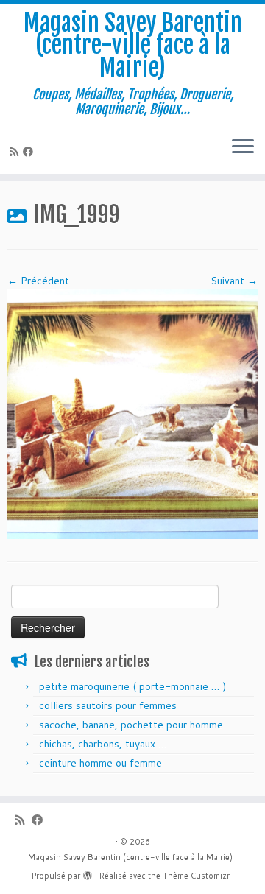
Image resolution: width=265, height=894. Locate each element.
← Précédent (38, 280)
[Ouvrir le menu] (243, 147)
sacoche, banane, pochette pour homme (131, 724)
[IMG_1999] (132, 412)
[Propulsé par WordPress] (87, 872)
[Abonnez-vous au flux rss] (16, 151)
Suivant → (234, 280)
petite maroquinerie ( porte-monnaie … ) (132, 686)
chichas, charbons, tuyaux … (102, 743)
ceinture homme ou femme (100, 763)
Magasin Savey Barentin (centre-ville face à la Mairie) (133, 45)
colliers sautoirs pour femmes (108, 705)
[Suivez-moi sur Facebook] (30, 151)
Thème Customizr (196, 875)
